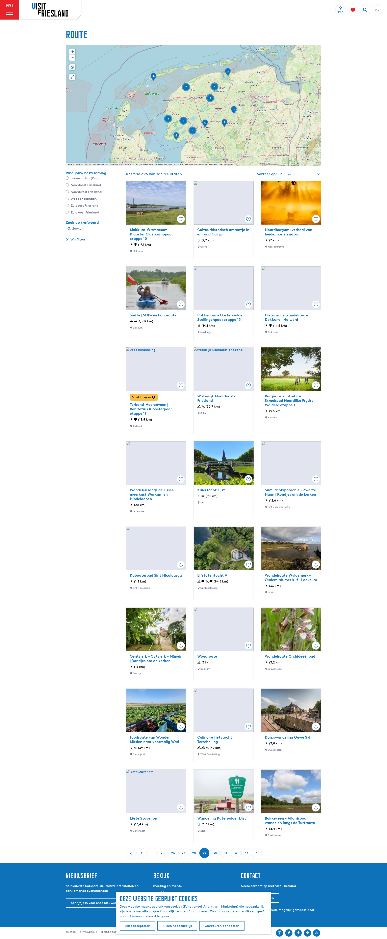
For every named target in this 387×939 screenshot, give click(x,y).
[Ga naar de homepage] (50, 9)
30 (215, 854)
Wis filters (78, 239)
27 (184, 854)
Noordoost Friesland (86, 185)
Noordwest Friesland (86, 192)
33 (246, 854)
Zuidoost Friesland (84, 205)
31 (226, 854)
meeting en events (167, 886)
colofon (71, 931)
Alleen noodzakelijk (177, 926)
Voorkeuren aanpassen (221, 926)
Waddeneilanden (84, 199)
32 (236, 854)
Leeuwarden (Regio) (86, 178)
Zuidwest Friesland (85, 212)
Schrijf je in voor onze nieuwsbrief (96, 903)
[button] (224, 124)
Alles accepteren (137, 926)
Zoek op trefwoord (82, 222)
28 (194, 854)
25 (163, 854)
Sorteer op (267, 174)
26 (173, 854)
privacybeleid (88, 931)
